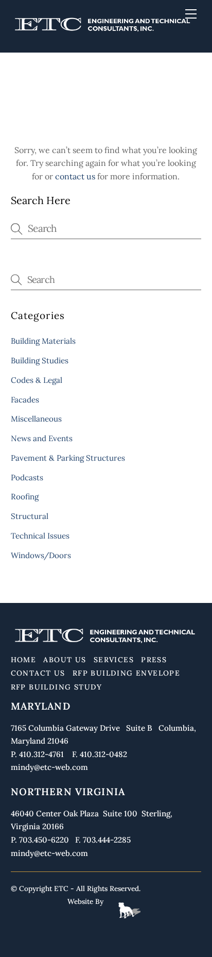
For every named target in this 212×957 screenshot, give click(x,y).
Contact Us (38, 673)
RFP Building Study (56, 687)
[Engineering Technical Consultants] (104, 32)
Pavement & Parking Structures (68, 458)
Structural (29, 516)
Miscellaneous (36, 419)
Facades (25, 400)
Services (114, 659)
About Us (64, 659)
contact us (75, 176)
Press (154, 659)
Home (24, 659)
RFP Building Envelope (126, 673)
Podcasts (27, 477)
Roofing (25, 496)
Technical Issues (40, 536)
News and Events (42, 438)
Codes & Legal (36, 380)
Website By (85, 901)
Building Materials (43, 341)
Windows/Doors (41, 555)
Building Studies (39, 360)
